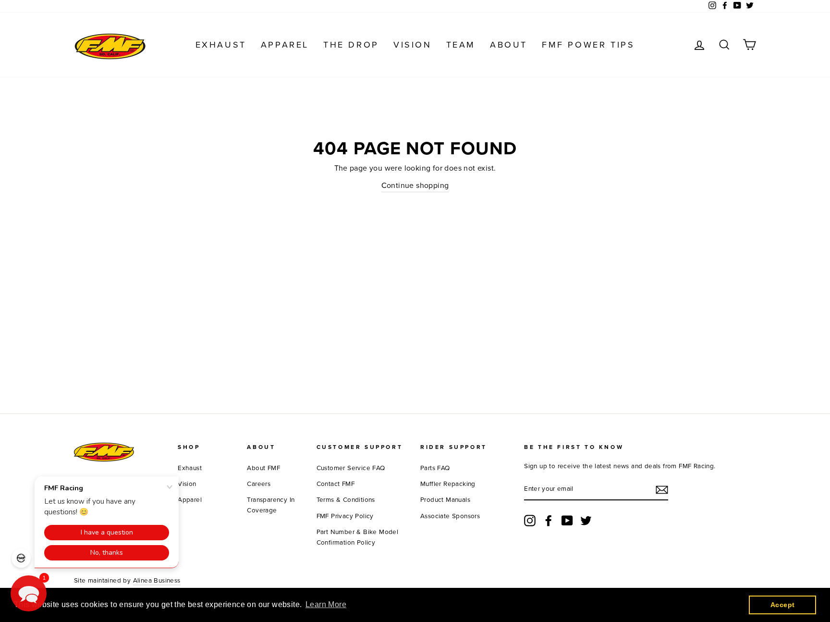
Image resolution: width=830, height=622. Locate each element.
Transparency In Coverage (270, 505)
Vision (412, 44)
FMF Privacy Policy (345, 516)
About (508, 44)
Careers (258, 484)
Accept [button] (782, 605)
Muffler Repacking (448, 484)
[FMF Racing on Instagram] (530, 520)
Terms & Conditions (346, 500)
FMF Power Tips (588, 44)
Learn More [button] (325, 604)
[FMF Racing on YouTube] (567, 520)
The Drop (351, 44)
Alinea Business (157, 581)
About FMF (263, 468)
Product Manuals (445, 500)
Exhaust (220, 44)
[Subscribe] (662, 490)
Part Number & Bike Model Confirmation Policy (358, 537)
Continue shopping (415, 185)
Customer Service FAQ (351, 468)
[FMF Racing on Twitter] (586, 520)
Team (461, 44)
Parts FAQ (435, 468)
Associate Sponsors (450, 516)
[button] (29, 593)
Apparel (285, 44)
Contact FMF (335, 484)
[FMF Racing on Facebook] (548, 520)
